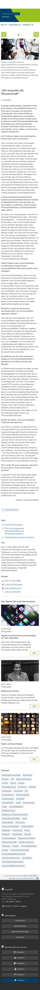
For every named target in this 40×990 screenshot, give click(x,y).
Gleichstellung (7, 795)
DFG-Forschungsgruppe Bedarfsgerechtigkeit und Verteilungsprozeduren (14, 531)
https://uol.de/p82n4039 (24, 878)
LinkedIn (20, 958)
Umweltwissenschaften (19, 850)
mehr (35, 653)
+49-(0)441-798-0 (13, 901)
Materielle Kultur (8, 810)
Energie (21, 783)
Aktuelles (5, 17)
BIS (12, 779)
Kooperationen (28, 802)
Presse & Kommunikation (13, 876)
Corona (13, 783)
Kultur (4, 806)
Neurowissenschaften (10, 826)
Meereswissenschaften (11, 818)
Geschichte (18, 791)
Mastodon (20, 963)
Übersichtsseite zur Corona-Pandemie (19, 537)
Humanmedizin (8, 799)
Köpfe (18, 802)
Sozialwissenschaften (26, 838)
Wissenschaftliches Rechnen (13, 866)
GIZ (26, 791)
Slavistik (27, 834)
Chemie (5, 783)
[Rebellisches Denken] (20, 670)
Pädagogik (6, 830)
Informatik (20, 799)
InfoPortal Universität (10, 14)
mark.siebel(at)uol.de (13, 588)
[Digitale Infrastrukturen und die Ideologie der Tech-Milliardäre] (20, 615)
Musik (24, 818)
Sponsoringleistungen (20, 931)
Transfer (15, 846)
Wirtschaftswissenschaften (12, 862)
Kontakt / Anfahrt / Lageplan (16, 906)
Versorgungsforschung (11, 858)
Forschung (22, 787)
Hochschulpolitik (22, 795)
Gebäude (32, 787)
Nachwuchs (20, 822)
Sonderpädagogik (9, 838)
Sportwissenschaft (9, 842)
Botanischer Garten (23, 779)
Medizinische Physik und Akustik (15, 814)
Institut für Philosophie (13, 524)
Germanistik (6, 791)
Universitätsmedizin (29, 846)
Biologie (5, 779)
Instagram (20, 952)
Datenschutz (20, 920)
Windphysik (27, 858)
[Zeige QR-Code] (37, 878)
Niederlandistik (27, 826)
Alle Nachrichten (11, 510)
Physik (27, 830)
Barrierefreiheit (20, 926)
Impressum (20, 937)
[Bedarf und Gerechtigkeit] (20, 723)
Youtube (20, 969)
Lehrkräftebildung (16, 806)
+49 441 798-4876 (13, 592)
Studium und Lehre (26, 842)
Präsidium (6, 834)
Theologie (6, 846)
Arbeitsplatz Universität (11, 775)
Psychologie (17, 834)
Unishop (20, 980)
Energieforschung (9, 787)
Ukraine (5, 850)
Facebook (20, 974)
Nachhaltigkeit (7, 822)
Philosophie (17, 830)
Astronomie (27, 775)
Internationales (8, 802)
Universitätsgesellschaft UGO (13, 854)
